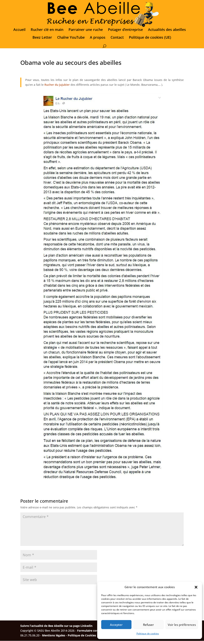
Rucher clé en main (47, 30)
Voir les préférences (182, 625)
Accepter (116, 625)
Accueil (19, 30)
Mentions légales (53, 635)
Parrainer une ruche (86, 30)
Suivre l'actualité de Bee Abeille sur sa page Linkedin (56, 626)
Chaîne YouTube (71, 38)
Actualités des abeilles (167, 30)
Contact (117, 38)
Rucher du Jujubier (57, 85)
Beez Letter (42, 38)
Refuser (148, 625)
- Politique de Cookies (81, 635)
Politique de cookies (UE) (150, 38)
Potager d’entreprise (125, 30)
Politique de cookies (147, 633)
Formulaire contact (90, 630)
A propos (97, 38)
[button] (196, 587)
